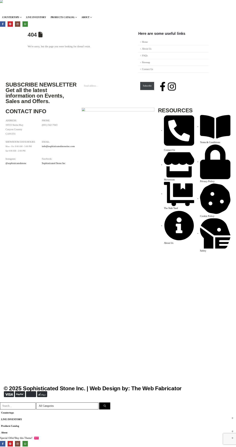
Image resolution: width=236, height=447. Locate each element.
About (85, 17)
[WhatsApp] (25, 24)
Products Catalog (62, 17)
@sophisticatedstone (16, 163)
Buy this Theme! (26, 438)
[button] (2, 400)
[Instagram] (17, 24)
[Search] (104, 405)
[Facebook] (2, 24)
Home (145, 42)
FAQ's (145, 55)
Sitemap (146, 62)
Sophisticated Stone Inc (53, 163)
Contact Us (147, 69)
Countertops (10, 17)
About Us (146, 48)
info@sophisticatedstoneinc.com (58, 146)
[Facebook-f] (162, 86)
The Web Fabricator (156, 388)
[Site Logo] (32, 7)
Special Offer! (7, 438)
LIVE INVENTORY (36, 17)
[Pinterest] (10, 24)
